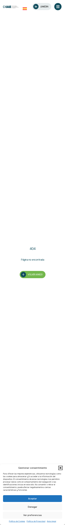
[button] (60, 467)
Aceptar (32, 498)
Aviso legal (51, 521)
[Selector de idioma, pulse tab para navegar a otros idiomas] (25, 8)
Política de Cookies (17, 521)
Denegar (32, 506)
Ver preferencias (32, 515)
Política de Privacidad (36, 521)
